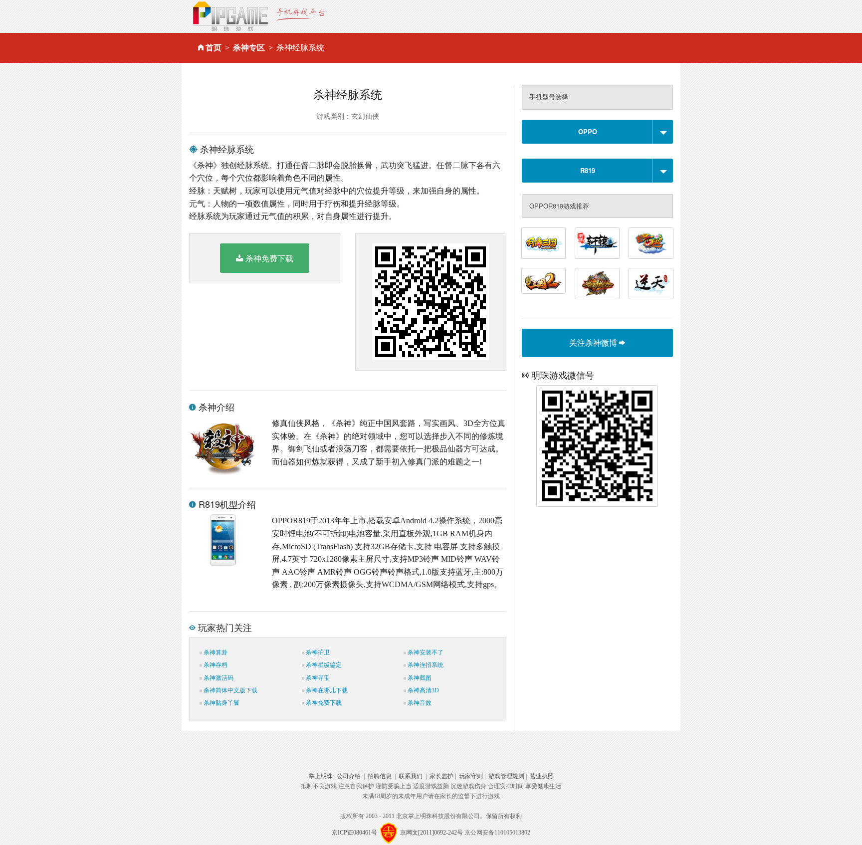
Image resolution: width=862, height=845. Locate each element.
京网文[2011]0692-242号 (431, 832)
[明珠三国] (544, 243)
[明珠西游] (651, 243)
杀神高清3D (422, 690)
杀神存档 (214, 664)
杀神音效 (418, 702)
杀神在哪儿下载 (326, 690)
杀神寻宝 (317, 677)
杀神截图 (418, 677)
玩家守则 (471, 776)
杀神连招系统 (424, 664)
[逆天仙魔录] (651, 283)
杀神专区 (249, 47)
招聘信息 (380, 776)
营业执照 (542, 776)
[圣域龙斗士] (597, 283)
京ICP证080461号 (354, 832)
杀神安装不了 (424, 652)
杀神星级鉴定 (323, 664)
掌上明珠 (321, 776)
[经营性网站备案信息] (389, 832)
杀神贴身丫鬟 (220, 702)
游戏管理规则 (506, 776)
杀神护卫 (317, 652)
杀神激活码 (217, 677)
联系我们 (411, 776)
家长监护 (441, 776)
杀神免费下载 (269, 258)
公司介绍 (349, 776)
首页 (213, 47)
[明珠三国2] (544, 280)
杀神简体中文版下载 (229, 690)
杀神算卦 (214, 652)
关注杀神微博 (594, 342)
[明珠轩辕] (597, 243)
